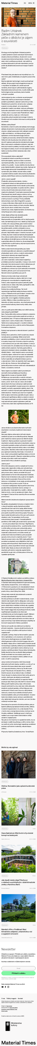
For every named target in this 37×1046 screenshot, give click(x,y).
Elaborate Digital (14, 1007)
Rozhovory (4, 48)
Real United (9, 1006)
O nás (3, 998)
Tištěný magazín (11, 998)
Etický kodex (4, 1011)
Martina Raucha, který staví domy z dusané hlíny (16, 580)
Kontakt (20, 998)
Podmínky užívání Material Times (9, 1009)
